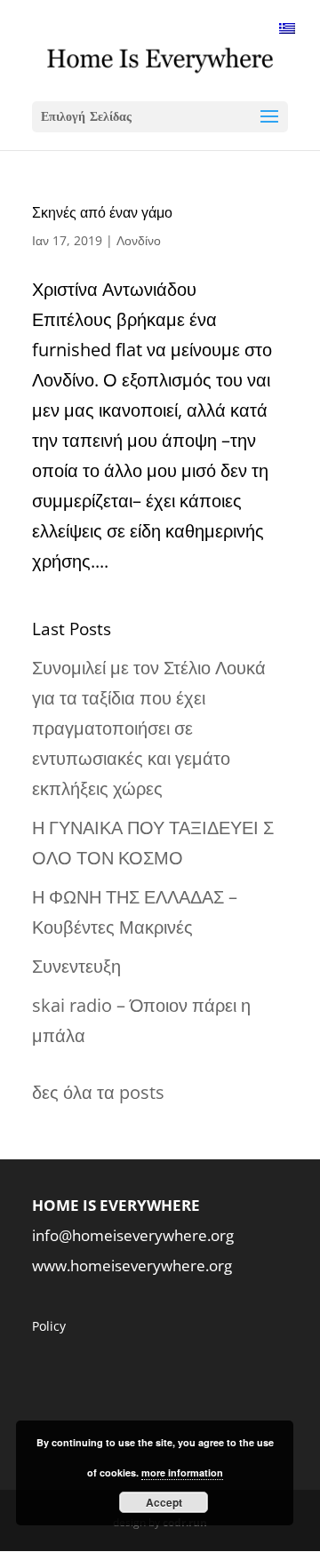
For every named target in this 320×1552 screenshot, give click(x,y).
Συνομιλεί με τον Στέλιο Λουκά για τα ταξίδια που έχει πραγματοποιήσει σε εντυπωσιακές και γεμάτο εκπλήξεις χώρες (149, 728)
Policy (49, 1325)
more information (182, 1472)
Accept (164, 1502)
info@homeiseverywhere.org (133, 1235)
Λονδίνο (138, 240)
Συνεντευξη (76, 966)
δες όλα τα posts (98, 1092)
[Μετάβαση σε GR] (287, 27)
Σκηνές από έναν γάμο (102, 212)
